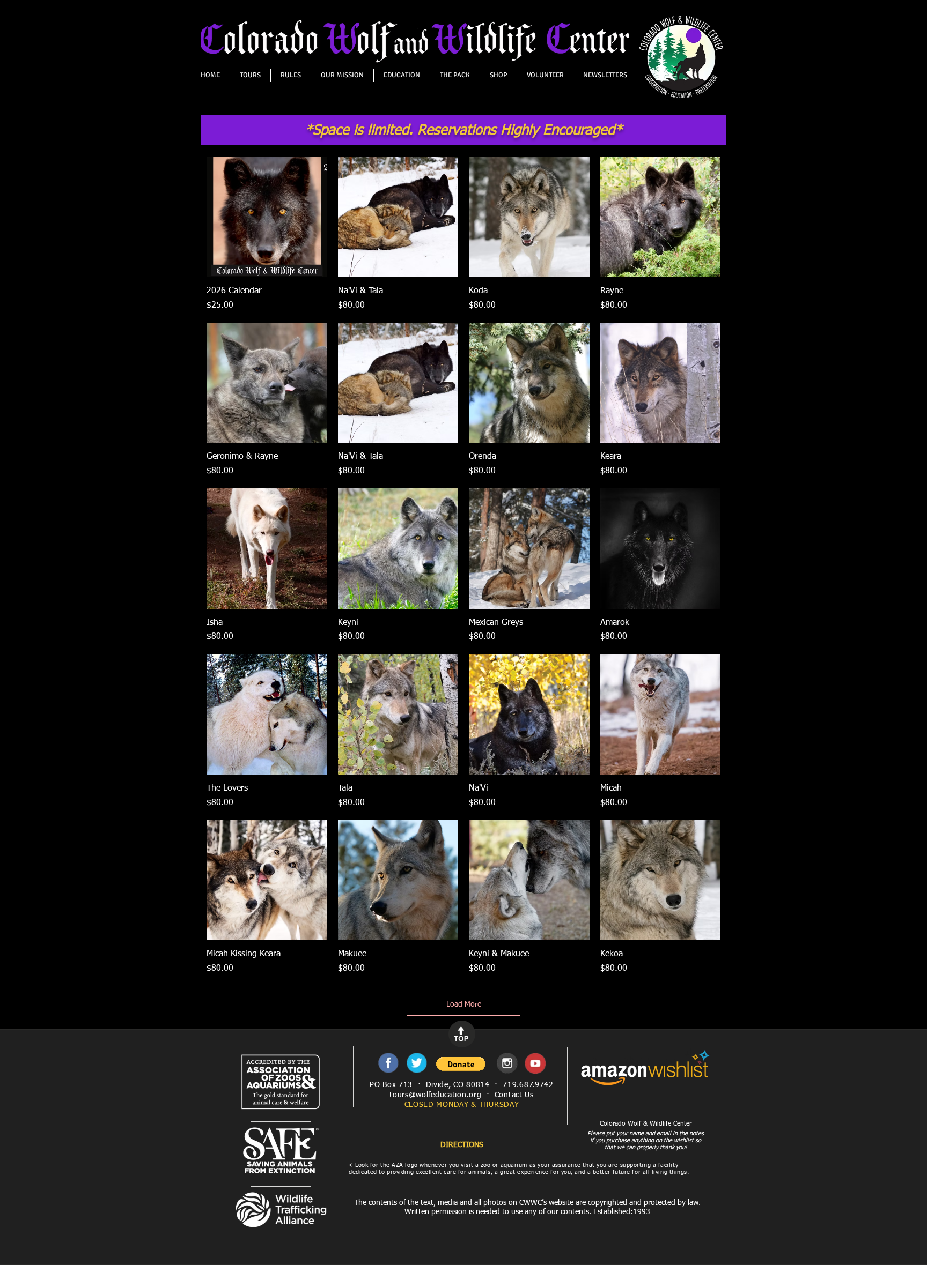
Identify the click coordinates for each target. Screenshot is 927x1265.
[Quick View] (267, 217)
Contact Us (514, 1095)
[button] (460, 1064)
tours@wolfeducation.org (435, 1095)
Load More (463, 1004)
